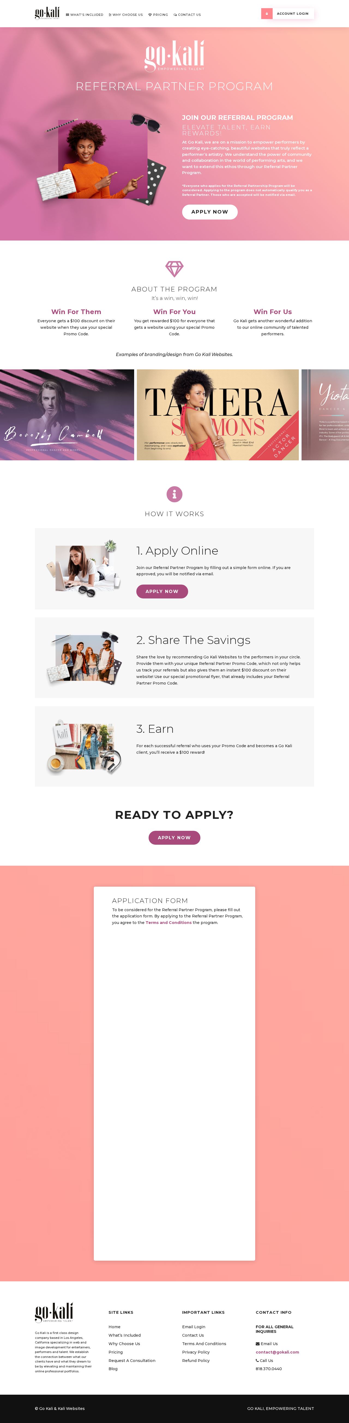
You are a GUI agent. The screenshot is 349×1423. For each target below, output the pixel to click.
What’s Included (125, 1335)
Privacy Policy (196, 1352)
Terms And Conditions (204, 1343)
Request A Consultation (132, 1360)
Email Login (193, 1326)
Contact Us (189, 15)
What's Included (86, 15)
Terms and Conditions (169, 922)
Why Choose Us (127, 15)
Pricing (160, 15)
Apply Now (209, 212)
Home (115, 1326)
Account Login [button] (292, 14)
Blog (113, 1368)
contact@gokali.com (277, 1352)
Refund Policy (196, 1360)
